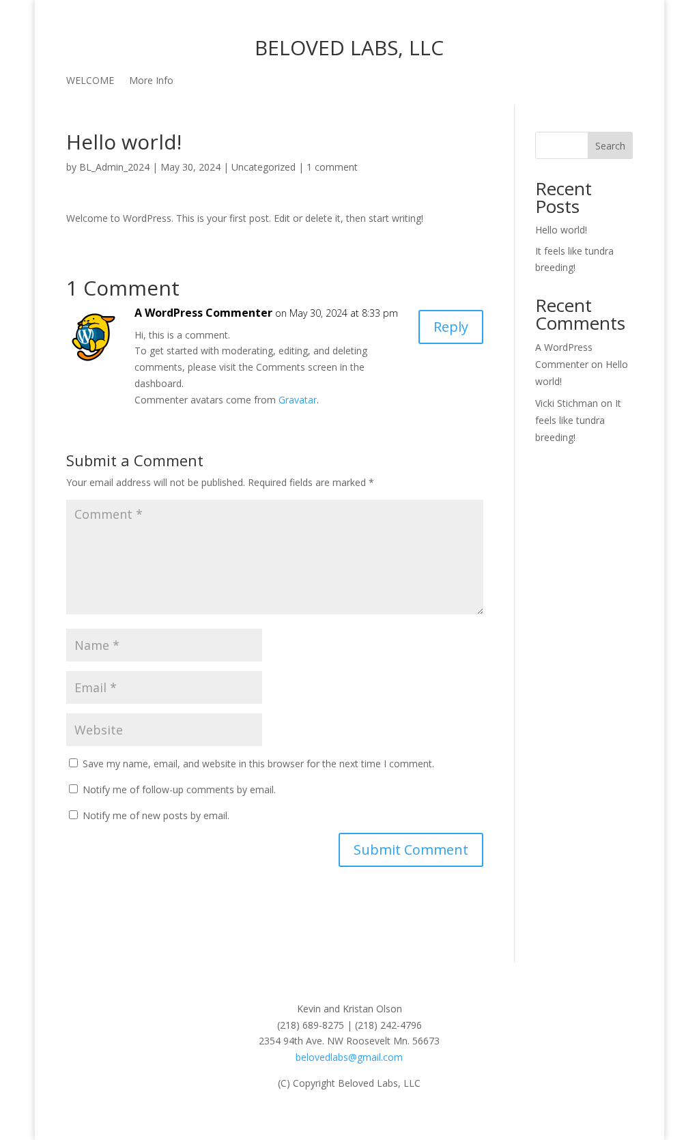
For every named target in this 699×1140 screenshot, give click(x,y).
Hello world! (561, 229)
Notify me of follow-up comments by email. (179, 789)
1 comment (332, 166)
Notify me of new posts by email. (156, 815)
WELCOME (90, 81)
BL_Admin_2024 (114, 166)
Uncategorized (263, 166)
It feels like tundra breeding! (578, 420)
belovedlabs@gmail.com (349, 1057)
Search (610, 145)
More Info (151, 81)
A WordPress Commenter (203, 312)
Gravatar (298, 399)
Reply (450, 326)
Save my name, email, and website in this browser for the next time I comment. (258, 763)
